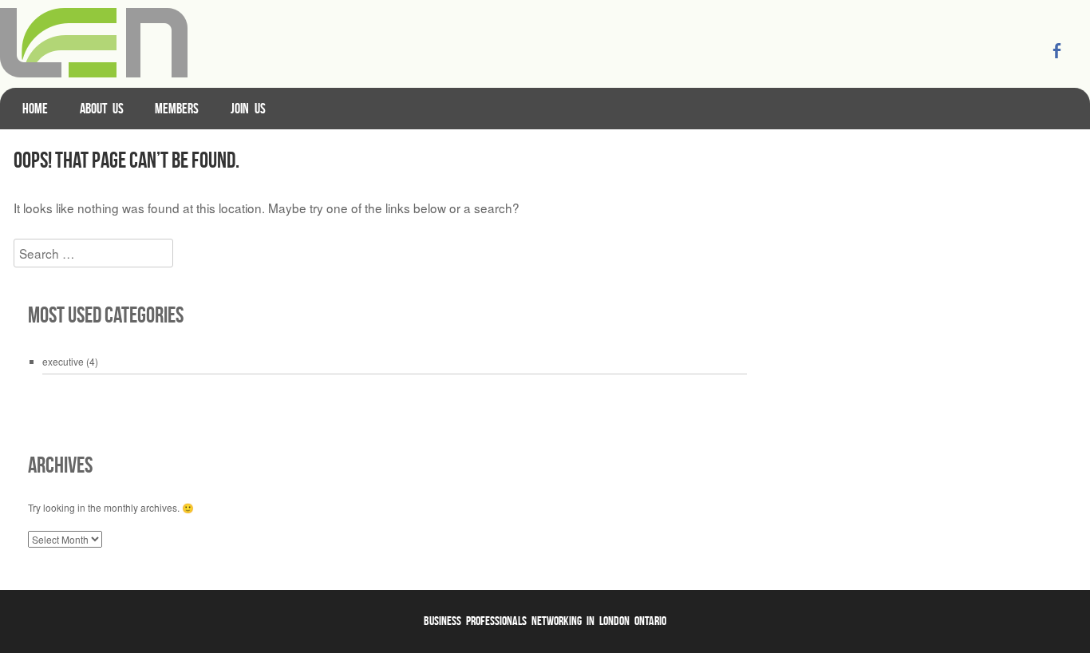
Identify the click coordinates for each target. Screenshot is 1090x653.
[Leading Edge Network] (94, 73)
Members (177, 109)
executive (63, 361)
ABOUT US (102, 109)
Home (35, 109)
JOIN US (248, 109)
